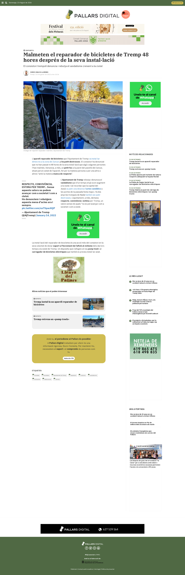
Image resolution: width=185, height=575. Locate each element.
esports (38, 298)
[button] (177, 2)
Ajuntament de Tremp (60, 375)
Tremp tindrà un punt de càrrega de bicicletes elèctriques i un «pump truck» (144, 192)
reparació (73, 375)
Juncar (58, 379)
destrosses (47, 379)
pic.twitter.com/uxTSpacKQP (38, 208)
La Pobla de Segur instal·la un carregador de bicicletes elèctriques (144, 183)
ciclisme (83, 375)
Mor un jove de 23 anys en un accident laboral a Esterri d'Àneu (144, 282)
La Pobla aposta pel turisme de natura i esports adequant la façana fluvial (145, 176)
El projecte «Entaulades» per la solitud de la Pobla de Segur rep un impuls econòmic (144, 322)
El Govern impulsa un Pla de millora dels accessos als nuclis (142, 423)
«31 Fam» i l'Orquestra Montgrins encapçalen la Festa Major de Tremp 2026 (145, 291)
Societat (36, 375)
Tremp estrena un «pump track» (51, 319)
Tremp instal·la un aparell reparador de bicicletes (144, 162)
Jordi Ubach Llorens (39, 72)
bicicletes (46, 375)
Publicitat (74, 569)
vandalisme (93, 375)
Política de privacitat (107, 569)
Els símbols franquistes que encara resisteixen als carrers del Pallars (143, 433)
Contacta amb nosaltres (85, 569)
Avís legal (97, 569)
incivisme (37, 379)
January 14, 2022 (46, 215)
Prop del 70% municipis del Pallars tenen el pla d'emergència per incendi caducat (145, 312)
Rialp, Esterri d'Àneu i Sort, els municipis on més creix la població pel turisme (143, 301)
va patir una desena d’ (83, 188)
